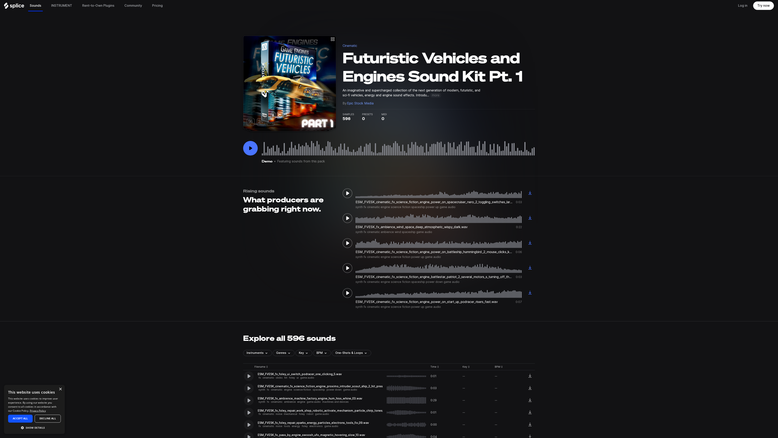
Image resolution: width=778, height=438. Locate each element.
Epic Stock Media (360, 103)
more (435, 95)
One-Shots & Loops (349, 352)
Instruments (255, 352)
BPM (319, 352)
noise (279, 413)
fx (260, 377)
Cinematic (350, 46)
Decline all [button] (48, 418)
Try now (763, 6)
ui (298, 377)
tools (287, 426)
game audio (307, 377)
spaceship (319, 389)
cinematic (268, 377)
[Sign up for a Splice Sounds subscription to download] (530, 193)
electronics (316, 426)
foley (292, 377)
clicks (279, 377)
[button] (34, 427)
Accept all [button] (20, 418)
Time (435, 367)
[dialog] (34, 409)
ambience (290, 401)
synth (262, 389)
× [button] (60, 389)
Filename (259, 367)
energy (296, 426)
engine (288, 389)
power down (334, 389)
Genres (281, 352)
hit (285, 377)
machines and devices (335, 401)
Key (466, 367)
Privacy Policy (38, 410)
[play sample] (406, 376)
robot (310, 413)
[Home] (14, 7)
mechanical (290, 413)
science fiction (302, 389)
